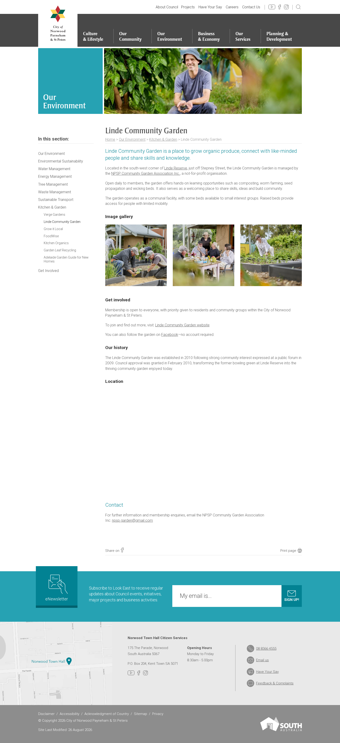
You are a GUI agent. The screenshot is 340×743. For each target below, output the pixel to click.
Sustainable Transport (55, 199)
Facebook (169, 334)
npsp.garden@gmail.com (132, 520)
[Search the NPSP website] (298, 7)
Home (110, 139)
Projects (188, 7)
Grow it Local (53, 229)
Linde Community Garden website (182, 325)
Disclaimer (46, 714)
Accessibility (69, 714)
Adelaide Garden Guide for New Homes (66, 259)
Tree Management (53, 184)
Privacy (157, 714)
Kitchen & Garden (163, 139)
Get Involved (48, 270)
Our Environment (132, 139)
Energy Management (55, 176)
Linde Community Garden (62, 222)
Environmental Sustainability (60, 161)
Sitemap (140, 714)
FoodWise (51, 236)
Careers (232, 7)
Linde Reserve (175, 168)
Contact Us (251, 7)
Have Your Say (210, 7)
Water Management (54, 169)
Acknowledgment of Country (106, 714)
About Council (167, 7)
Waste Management (54, 192)
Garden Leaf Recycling (60, 250)
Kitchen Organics (56, 243)
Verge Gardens (54, 214)
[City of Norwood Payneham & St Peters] (57, 23)
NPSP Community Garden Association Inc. (145, 173)
